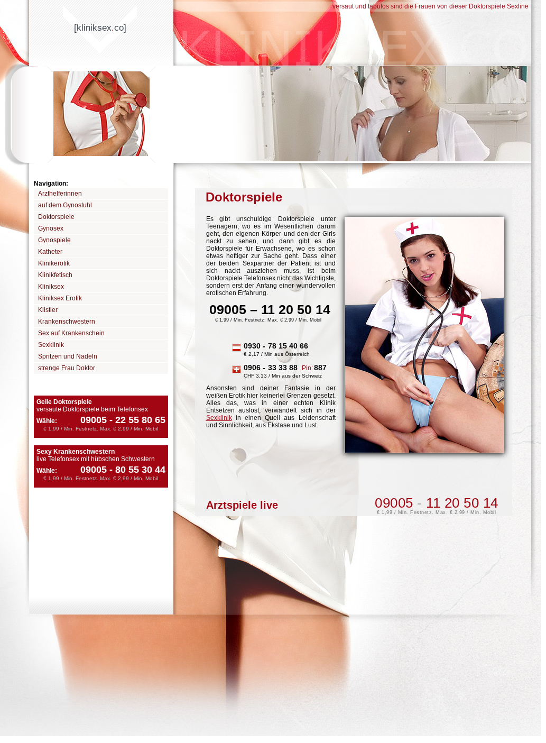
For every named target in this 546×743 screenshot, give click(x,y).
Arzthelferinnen (60, 193)
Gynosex (50, 228)
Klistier (48, 310)
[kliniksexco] (100, 28)
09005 (93, 420)
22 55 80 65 (137, 420)
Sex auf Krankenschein (71, 333)
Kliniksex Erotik (60, 298)
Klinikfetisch (55, 275)
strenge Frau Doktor (66, 368)
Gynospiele (54, 240)
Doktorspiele (56, 217)
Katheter (50, 251)
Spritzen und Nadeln (67, 356)
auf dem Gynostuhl (65, 205)
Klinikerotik (54, 263)
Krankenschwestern (66, 321)
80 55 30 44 (137, 469)
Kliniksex (51, 286)
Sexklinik (51, 344)
